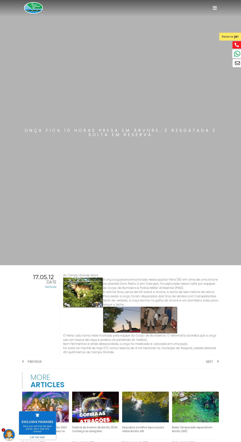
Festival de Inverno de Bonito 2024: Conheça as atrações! (95, 429)
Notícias (50, 287)
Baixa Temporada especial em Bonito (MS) (192, 429)
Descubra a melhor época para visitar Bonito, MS (143, 429)
